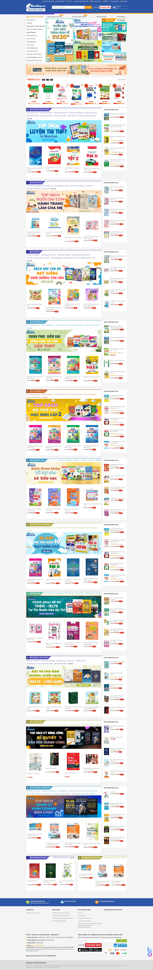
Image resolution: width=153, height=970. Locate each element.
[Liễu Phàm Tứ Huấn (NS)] (35, 762)
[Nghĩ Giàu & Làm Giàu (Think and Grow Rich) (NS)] (106, 829)
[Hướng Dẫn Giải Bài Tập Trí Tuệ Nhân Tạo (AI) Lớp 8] (54, 434)
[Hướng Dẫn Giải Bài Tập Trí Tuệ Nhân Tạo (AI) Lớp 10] (73, 365)
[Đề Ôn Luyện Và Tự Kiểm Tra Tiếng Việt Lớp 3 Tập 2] (35, 497)
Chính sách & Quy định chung (61, 913)
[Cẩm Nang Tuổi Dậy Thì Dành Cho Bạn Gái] (106, 223)
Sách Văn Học (30, 45)
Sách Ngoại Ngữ (31, 42)
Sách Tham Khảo (32, 967)
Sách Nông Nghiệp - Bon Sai (34, 57)
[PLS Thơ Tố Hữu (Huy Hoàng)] (106, 664)
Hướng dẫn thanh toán (85, 918)
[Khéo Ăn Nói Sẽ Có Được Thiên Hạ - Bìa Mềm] (106, 774)
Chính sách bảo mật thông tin (61, 915)
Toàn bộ (29, 118)
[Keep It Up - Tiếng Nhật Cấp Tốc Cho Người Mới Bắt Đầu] (54, 631)
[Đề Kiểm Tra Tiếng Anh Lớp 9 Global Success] (92, 567)
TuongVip (55, 965)
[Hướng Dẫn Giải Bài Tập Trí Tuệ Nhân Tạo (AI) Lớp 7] (73, 434)
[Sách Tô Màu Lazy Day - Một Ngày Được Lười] (73, 295)
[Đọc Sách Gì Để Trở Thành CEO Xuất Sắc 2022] (114, 37)
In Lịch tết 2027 (61, 1)
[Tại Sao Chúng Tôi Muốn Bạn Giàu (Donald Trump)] (106, 840)
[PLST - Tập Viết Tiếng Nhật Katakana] (106, 612)
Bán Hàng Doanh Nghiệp (59, 921)
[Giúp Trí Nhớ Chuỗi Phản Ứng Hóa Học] (106, 151)
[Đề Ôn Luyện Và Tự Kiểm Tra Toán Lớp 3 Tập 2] (54, 497)
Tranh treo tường (49, 1)
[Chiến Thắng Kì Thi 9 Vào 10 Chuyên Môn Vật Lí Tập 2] (106, 433)
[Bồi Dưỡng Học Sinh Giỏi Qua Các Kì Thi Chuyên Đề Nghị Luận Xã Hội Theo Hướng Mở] (106, 162)
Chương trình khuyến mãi (81, 1)
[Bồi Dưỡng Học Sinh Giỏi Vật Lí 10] (92, 365)
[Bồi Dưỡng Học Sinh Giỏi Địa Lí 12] (106, 116)
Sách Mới (29, 23)
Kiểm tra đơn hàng (96, 1)
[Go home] (36, 7)
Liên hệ (81, 913)
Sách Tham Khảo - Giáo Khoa (35, 29)
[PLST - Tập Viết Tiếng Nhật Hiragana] (106, 600)
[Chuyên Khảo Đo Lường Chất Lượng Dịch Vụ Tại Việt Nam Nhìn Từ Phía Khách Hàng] (54, 831)
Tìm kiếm (88, 7)
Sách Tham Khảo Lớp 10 (46, 965)
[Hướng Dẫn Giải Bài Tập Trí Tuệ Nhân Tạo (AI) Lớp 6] (92, 434)
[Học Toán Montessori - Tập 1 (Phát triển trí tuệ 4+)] (106, 235)
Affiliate (106, 1)
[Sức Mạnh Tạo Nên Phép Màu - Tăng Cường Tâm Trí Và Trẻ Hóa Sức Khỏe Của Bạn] (51, 870)
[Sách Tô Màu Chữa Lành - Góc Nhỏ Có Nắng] (106, 270)
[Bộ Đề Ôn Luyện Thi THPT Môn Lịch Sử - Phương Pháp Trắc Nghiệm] (54, 155)
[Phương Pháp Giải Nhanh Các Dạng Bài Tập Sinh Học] (106, 128)
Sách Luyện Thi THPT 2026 (54, 16)
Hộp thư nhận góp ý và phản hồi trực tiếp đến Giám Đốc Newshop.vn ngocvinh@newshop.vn (89, 925)
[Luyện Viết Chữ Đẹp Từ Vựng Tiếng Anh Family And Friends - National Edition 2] (106, 512)
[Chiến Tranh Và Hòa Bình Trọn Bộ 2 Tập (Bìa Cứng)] (73, 697)
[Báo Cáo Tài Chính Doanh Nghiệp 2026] (92, 831)
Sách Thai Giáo (31, 38)
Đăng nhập (124, 1)
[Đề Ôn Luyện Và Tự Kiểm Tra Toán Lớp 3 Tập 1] (73, 497)
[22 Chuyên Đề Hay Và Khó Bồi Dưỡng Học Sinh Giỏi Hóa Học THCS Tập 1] (106, 409)
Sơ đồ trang (82, 915)
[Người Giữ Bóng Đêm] (54, 759)
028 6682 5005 (105, 7)
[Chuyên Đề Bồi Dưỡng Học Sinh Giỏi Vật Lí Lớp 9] (106, 398)
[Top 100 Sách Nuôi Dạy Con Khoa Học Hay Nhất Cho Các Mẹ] (114, 27)
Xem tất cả (121, 79)
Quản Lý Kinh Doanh (32, 51)
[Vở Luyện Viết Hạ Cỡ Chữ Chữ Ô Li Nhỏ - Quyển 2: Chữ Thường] (106, 293)
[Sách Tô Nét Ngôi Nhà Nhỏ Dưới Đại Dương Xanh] (54, 297)
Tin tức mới (121, 20)
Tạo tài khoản (115, 1)
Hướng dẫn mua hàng (85, 921)
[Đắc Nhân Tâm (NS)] (73, 761)
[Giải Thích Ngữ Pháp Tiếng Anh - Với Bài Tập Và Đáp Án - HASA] (106, 632)
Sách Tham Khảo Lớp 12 (42, 967)
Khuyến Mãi (109, 20)
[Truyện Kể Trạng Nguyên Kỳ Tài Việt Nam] (54, 697)
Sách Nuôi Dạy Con (32, 35)
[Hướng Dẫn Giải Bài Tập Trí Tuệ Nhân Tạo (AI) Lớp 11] (54, 365)
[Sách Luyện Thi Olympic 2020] (114, 57)
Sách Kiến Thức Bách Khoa (34, 54)
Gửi (121, 940)
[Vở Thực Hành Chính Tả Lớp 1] (106, 501)
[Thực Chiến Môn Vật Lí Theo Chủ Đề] (73, 155)
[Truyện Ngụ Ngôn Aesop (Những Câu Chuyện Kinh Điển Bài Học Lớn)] (92, 697)
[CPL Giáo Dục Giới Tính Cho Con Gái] (106, 201)
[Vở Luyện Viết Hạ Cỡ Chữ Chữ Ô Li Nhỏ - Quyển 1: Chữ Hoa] (106, 304)
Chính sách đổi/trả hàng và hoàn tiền (63, 918)
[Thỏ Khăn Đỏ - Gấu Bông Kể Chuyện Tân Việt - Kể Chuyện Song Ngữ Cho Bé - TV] (35, 222)
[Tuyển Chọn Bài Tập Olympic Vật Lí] (54, 567)
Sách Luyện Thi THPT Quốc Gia (36, 26)
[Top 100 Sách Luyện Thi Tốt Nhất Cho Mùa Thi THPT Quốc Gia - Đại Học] (114, 47)
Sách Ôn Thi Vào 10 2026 (79, 16)
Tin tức (70, 1)
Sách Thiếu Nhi (121, 16)
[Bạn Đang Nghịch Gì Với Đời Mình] (106, 729)
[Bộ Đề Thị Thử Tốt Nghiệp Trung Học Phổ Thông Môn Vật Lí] (92, 155)
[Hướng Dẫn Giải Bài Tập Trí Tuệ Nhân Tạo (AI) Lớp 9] (35, 434)
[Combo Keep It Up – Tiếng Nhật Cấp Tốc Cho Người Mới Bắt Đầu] (35, 628)
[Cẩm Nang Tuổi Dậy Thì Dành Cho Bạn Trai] (106, 212)
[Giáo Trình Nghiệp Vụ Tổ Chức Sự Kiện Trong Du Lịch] (73, 831)
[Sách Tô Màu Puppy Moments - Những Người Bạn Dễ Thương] (92, 295)
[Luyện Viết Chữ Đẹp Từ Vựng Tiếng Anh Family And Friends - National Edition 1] (106, 490)
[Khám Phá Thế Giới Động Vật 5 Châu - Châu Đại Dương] (106, 259)
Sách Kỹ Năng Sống (32, 48)
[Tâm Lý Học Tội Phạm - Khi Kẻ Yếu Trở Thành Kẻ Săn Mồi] (106, 710)
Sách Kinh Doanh (101, 16)
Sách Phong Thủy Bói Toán (34, 60)
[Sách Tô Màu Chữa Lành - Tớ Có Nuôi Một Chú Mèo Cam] (106, 281)
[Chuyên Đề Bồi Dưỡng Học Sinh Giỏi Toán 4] (106, 467)
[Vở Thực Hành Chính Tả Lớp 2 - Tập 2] (106, 478)
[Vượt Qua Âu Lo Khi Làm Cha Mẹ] (73, 225)
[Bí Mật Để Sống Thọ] (34, 870)
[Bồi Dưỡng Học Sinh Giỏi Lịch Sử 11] (106, 363)
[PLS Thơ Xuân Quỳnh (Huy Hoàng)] (106, 687)
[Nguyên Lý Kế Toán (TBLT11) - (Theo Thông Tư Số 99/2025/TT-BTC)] (106, 806)
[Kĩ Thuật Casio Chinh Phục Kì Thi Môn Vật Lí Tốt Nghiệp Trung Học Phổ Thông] (35, 155)
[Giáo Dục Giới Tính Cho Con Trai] (106, 190)
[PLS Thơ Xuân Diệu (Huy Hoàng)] (106, 676)
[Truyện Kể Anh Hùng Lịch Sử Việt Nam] (35, 697)
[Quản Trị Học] (106, 795)
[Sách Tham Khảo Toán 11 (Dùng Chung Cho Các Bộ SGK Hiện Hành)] (106, 329)
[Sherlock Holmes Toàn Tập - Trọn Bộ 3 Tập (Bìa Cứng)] (106, 699)
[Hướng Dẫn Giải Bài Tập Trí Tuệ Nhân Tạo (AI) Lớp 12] (35, 365)
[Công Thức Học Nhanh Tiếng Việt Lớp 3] (92, 494)
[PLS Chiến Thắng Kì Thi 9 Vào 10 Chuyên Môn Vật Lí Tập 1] (106, 421)
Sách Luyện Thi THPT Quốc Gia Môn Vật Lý (97, 965)
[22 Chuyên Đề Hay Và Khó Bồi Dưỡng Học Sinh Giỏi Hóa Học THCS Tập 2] (106, 444)
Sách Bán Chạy (31, 20)
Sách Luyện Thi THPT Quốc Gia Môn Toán (77, 965)
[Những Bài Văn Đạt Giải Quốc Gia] (106, 139)
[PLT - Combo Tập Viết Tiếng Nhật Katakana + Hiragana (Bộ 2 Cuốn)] (106, 622)
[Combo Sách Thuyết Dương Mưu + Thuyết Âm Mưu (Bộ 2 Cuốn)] (92, 759)
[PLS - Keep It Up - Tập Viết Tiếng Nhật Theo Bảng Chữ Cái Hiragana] (106, 643)
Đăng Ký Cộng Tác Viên (33, 913)
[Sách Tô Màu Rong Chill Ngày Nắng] (35, 295)
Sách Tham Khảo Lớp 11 (54, 967)
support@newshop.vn (37, 945)
